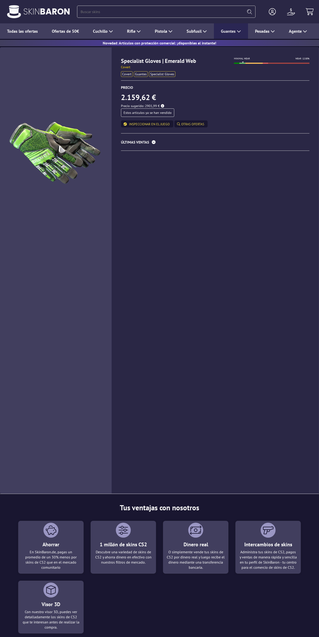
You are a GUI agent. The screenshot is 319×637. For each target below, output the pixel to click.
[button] (272, 11)
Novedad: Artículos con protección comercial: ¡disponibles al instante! (159, 43)
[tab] (215, 143)
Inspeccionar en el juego (149, 124)
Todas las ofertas (22, 31)
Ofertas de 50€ (65, 31)
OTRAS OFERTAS (192, 124)
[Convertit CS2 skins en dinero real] (14, 12)
